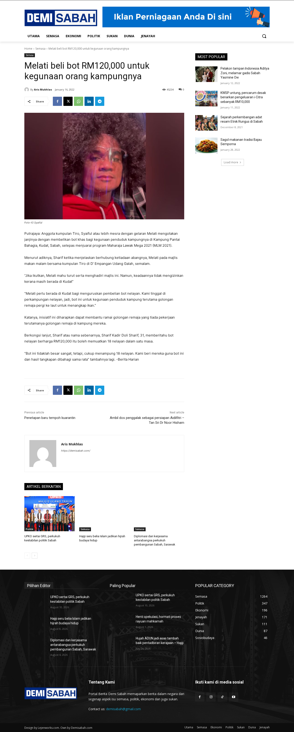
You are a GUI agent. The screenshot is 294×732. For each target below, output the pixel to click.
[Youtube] (233, 696)
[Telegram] (99, 101)
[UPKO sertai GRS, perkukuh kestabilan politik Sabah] (49, 513)
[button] (264, 36)
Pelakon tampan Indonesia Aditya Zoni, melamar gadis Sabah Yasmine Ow (244, 73)
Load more (231, 162)
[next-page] (34, 556)
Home (28, 49)
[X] (68, 101)
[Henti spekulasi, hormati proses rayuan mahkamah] (121, 622)
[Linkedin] (89, 101)
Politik (29, 529)
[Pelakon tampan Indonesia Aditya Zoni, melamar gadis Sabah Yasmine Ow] (206, 74)
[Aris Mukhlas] (27, 89)
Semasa (40, 49)
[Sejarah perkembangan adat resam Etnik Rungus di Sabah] (206, 123)
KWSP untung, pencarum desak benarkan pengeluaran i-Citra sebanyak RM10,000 (243, 97)
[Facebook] (57, 101)
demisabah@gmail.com (123, 709)
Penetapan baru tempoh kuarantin (49, 418)
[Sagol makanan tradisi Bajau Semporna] (206, 145)
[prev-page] (27, 556)
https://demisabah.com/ (75, 450)
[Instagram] (210, 696)
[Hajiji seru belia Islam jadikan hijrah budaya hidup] (104, 513)
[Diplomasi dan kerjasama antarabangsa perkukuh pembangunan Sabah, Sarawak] (159, 513)
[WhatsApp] (78, 101)
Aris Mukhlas (43, 89)
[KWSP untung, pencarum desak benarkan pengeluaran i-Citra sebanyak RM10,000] (206, 98)
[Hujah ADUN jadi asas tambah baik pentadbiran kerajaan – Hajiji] (121, 644)
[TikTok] (222, 696)
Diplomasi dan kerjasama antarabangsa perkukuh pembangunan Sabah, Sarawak (154, 540)
